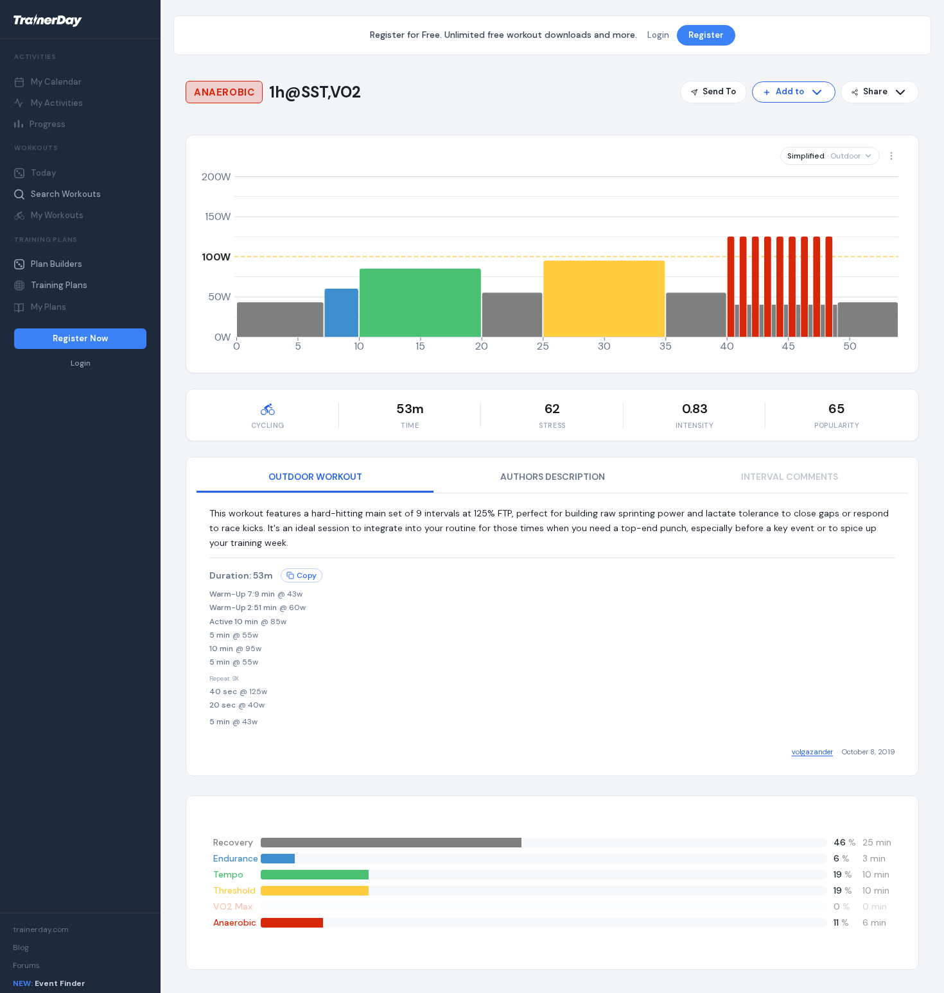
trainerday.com (41, 929)
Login (81, 363)
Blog (21, 947)
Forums (26, 965)
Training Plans (59, 285)
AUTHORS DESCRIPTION (552, 476)
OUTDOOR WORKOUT (315, 476)
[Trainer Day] (80, 20)
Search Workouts (66, 194)
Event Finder (49, 983)
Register (706, 35)
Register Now (80, 338)
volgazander (812, 751)
